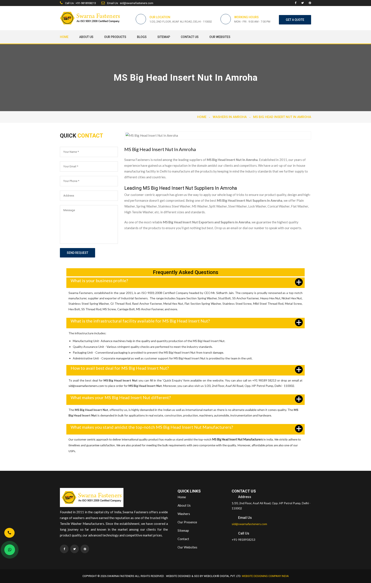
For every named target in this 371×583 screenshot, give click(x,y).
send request (77, 252)
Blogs (142, 37)
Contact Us (190, 37)
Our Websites (219, 37)
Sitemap (163, 37)
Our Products (115, 37)
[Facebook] (295, 3)
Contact (183, 539)
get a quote (295, 19)
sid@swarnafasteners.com (86, 386)
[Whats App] (9, 549)
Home (64, 37)
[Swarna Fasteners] (91, 498)
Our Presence (187, 522)
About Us (86, 37)
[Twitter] (302, 3)
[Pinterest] (310, 3)
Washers (184, 514)
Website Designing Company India (265, 576)
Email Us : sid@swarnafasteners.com (129, 3)
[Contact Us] (9, 534)
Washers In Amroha (230, 117)
